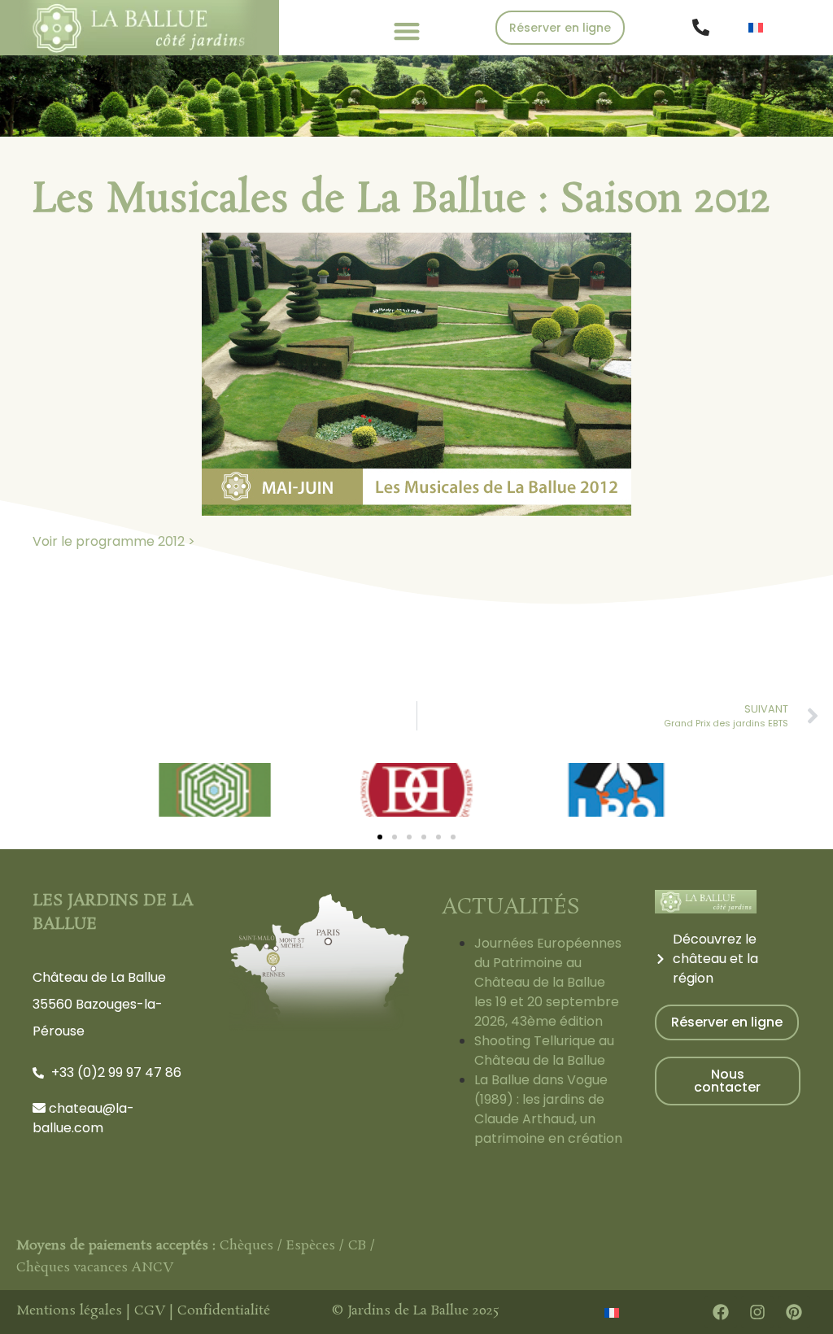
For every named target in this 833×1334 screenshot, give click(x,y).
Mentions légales (69, 1310)
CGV (149, 1310)
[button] (406, 30)
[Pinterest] (794, 1312)
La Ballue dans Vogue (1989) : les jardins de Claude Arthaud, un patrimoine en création (548, 1109)
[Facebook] (720, 1312)
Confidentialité (223, 1310)
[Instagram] (757, 1312)
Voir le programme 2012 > (114, 541)
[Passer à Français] (755, 27)
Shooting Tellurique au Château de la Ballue (544, 1050)
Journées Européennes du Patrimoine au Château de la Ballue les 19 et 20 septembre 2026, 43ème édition (547, 982)
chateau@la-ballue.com (83, 1118)
